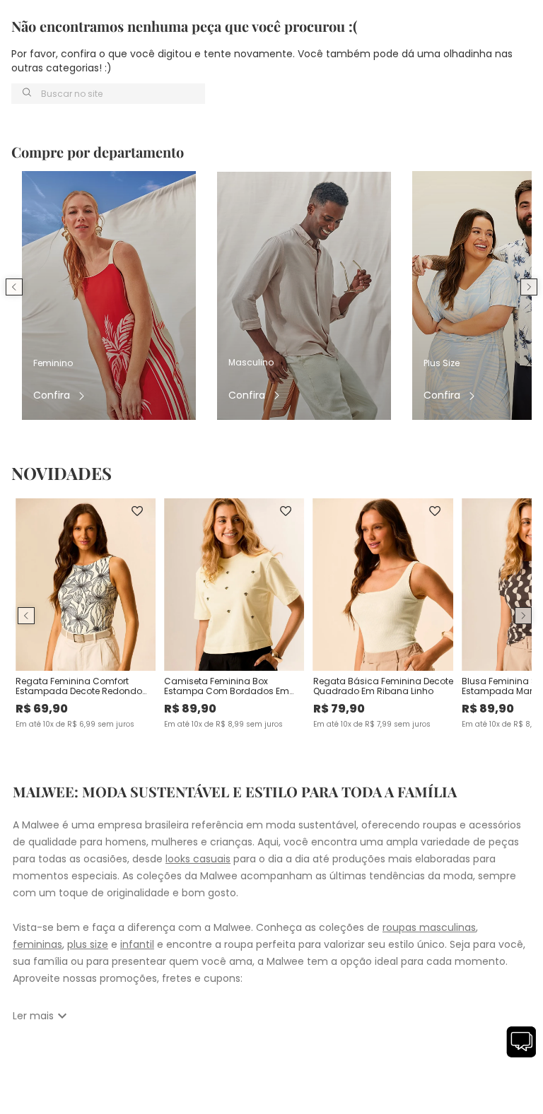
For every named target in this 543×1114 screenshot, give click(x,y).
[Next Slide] (528, 286)
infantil (137, 944)
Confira (51, 395)
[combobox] (108, 93)
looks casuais (197, 859)
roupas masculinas (429, 927)
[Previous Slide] (14, 286)
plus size (87, 944)
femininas (37, 944)
